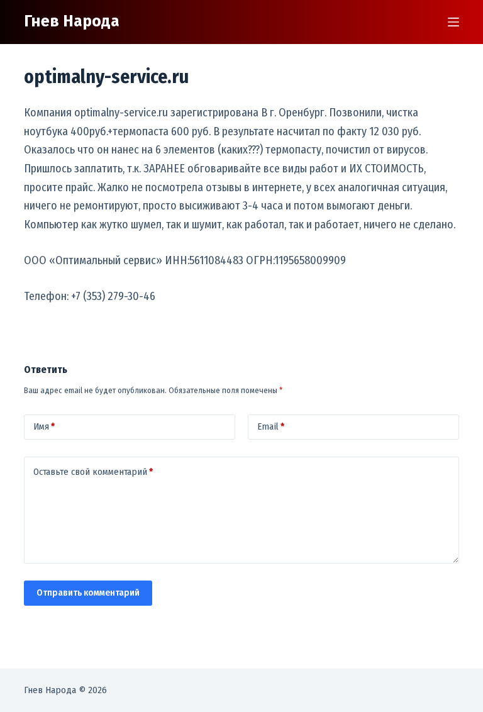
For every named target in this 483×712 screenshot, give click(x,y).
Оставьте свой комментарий (93, 471)
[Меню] (453, 22)
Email (270, 426)
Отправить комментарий (88, 592)
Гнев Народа (71, 21)
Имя (44, 426)
